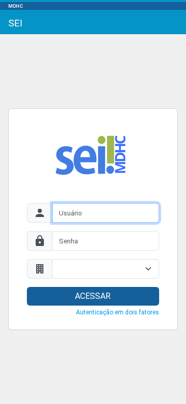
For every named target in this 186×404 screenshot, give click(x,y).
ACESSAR (93, 296)
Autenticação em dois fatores (117, 312)
